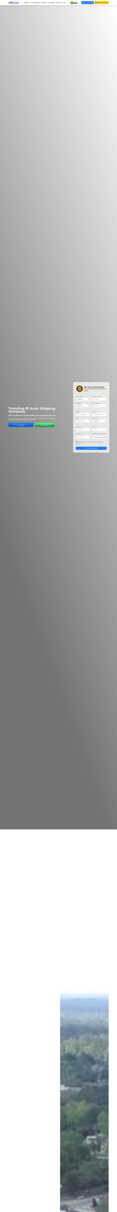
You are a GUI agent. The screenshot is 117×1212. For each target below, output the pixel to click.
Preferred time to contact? (99, 433)
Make (77, 411)
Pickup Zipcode (96, 396)
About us (59, 2)
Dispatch (26, 2)
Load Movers (51, 2)
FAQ (64, 2)
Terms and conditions (90, 442)
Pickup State (79, 396)
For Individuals (35, 2)
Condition (95, 418)
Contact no (79, 434)
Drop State (79, 403)
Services (43, 2)
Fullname (78, 427)
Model (94, 411)
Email (94, 427)
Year (77, 418)
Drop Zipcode (96, 403)
